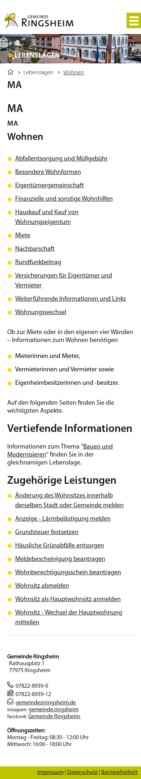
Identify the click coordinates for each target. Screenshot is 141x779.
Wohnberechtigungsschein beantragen (68, 573)
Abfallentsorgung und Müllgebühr (61, 159)
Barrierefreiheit (119, 772)
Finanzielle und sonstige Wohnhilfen (64, 199)
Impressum (50, 772)
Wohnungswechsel (40, 312)
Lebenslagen (39, 73)
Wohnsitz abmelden (42, 586)
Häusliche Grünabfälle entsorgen (59, 546)
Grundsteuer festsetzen (46, 532)
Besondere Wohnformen (48, 172)
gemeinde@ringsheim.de (46, 703)
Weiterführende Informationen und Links (70, 299)
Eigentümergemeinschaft (49, 186)
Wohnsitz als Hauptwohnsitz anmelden (68, 599)
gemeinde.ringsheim (53, 710)
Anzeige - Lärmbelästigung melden (63, 519)
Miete (22, 236)
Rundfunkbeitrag (38, 262)
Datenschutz (82, 772)
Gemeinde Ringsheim (54, 717)
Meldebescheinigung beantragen (60, 559)
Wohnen (73, 73)
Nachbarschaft (35, 249)
